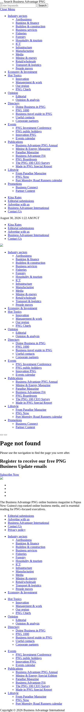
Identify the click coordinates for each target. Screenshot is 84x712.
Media (19, 54)
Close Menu (7, 9)
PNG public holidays (29, 131)
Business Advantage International (28, 208)
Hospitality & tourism (29, 40)
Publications (15, 141)
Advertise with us (18, 204)
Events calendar (25, 138)
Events (12, 124)
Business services (26, 29)
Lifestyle (13, 169)
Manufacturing (25, 50)
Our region (22, 85)
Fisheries (21, 33)
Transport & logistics (28, 64)
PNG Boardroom (26, 159)
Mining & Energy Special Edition (36, 675)
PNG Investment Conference (33, 127)
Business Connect (27, 187)
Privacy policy (17, 529)
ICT (18, 43)
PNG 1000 (22, 110)
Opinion (13, 92)
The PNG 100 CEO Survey (33, 162)
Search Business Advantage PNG (24, 1)
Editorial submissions (21, 201)
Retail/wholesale (26, 61)
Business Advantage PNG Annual (37, 145)
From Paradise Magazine (31, 173)
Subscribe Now (9, 474)
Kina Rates (14, 197)
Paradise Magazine (27, 152)
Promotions (15, 183)
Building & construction (30, 26)
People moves (24, 68)
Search (42, 5)
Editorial (21, 96)
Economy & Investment (22, 71)
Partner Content (25, 190)
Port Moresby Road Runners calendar (39, 180)
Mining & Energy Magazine (33, 148)
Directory (14, 103)
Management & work (29, 82)
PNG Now (22, 176)
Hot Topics (14, 75)
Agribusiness (24, 19)
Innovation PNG (26, 134)
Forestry (21, 36)
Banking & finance (27, 22)
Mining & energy (26, 57)
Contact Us (15, 211)
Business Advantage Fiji (31, 155)
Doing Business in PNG (31, 106)
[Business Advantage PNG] (1, 245)
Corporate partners (27, 120)
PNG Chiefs (23, 89)
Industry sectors (17, 15)
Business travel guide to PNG (34, 113)
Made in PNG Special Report (34, 166)
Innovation (22, 78)
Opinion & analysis (27, 99)
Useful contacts (25, 117)
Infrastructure (24, 47)
